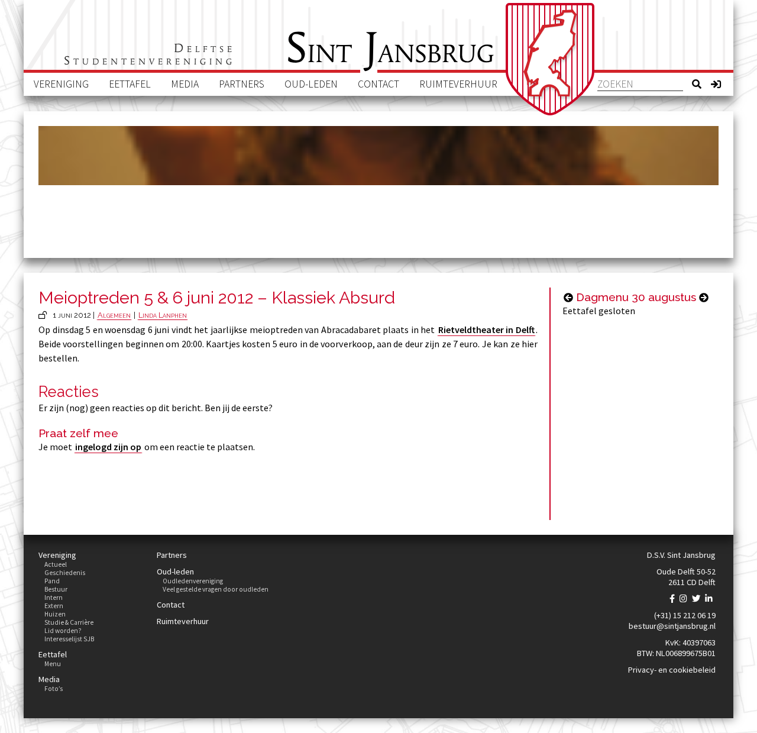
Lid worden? (63, 631)
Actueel (55, 564)
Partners (241, 84)
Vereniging (61, 84)
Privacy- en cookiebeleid (672, 669)
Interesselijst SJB (69, 639)
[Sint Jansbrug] (550, 59)
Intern (53, 597)
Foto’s (53, 688)
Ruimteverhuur (458, 84)
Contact (378, 84)
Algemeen (114, 315)
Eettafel (130, 84)
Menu (52, 664)
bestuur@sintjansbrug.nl (672, 626)
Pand (52, 581)
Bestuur (55, 589)
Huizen (55, 614)
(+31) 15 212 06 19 (685, 615)
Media (185, 84)
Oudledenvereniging (193, 581)
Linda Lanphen (162, 315)
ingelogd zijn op (108, 447)
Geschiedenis (64, 573)
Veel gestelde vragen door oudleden (215, 589)
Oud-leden (311, 84)
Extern (53, 606)
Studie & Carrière (68, 622)
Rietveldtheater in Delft (486, 329)
